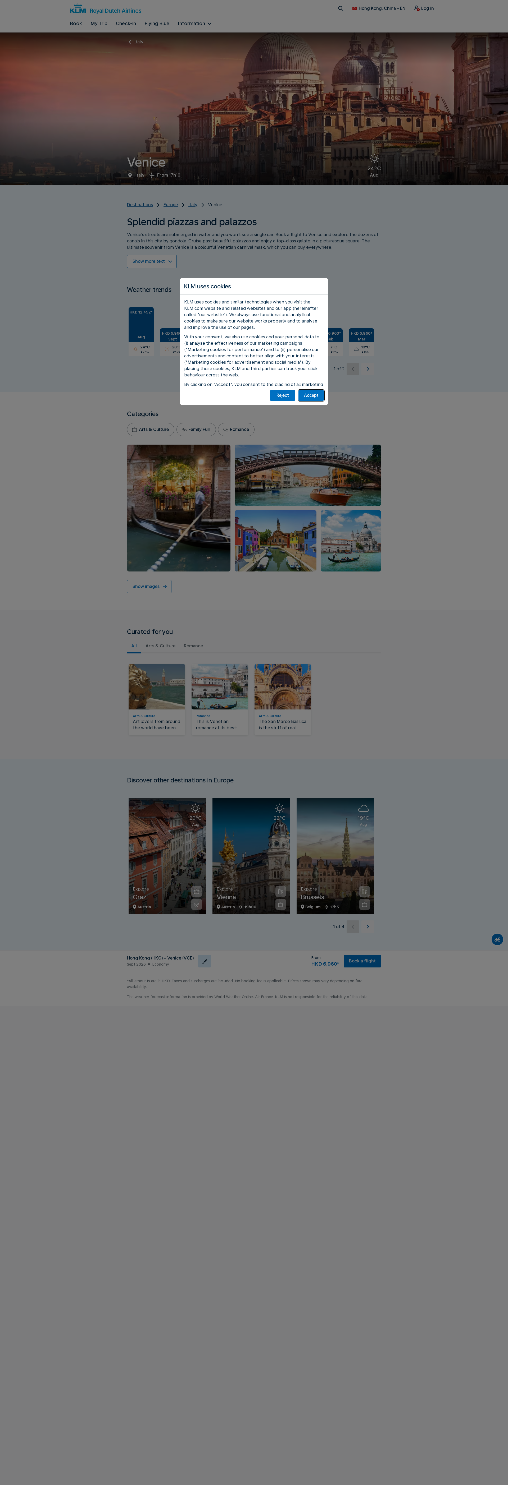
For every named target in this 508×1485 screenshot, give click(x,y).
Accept (311, 395)
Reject (282, 395)
